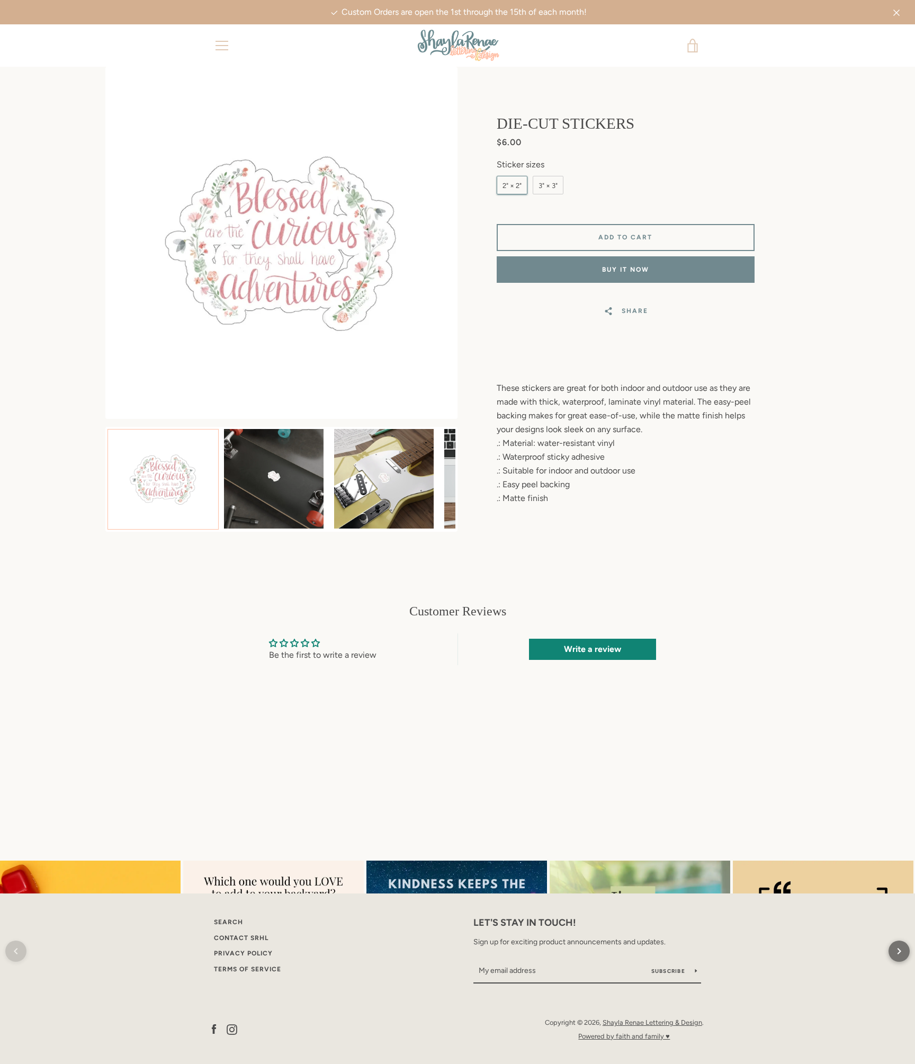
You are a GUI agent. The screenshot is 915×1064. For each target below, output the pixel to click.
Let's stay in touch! (524, 922)
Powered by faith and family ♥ (624, 1036)
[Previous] (15, 951)
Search (228, 922)
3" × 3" (548, 186)
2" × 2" (512, 186)
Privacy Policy (243, 953)
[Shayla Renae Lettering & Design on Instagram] (232, 1029)
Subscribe (669, 971)
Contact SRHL (241, 938)
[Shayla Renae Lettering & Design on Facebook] (214, 1029)
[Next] (899, 951)
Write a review (592, 649)
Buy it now (625, 269)
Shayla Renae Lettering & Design (652, 1022)
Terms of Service (247, 969)
